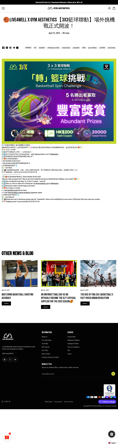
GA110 (84, 48)
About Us (44, 337)
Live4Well (102, 48)
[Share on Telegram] (14, 47)
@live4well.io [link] (54, 154)
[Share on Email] (17, 47)
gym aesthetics (92, 48)
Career (69, 354)
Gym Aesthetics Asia (99, 406)
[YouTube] (15, 359)
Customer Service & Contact (50, 357)
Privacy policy (58, 402)
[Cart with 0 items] (114, 8)
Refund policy (49, 402)
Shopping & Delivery (73, 340)
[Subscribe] (113, 374)
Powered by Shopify (110, 406)
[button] (114, 8)
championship (66, 48)
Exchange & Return (73, 343)
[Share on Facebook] (3, 47)
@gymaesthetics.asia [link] (42, 183)
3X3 (35, 48)
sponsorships (111, 48)
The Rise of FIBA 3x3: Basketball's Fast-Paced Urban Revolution (96, 296)
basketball (42, 48)
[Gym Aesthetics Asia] (59, 8)
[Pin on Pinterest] (10, 47)
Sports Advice (46, 354)
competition (76, 48)
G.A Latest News (47, 340)
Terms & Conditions (73, 347)
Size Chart (45, 350)
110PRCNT (28, 48)
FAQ (68, 350)
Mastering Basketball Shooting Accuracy (17, 296)
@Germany (5, 353)
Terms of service (68, 402)
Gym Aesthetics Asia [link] (11, 190)
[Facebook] (4, 359)
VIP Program (45, 347)
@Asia (11, 353)
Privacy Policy (71, 337)
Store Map (45, 343)
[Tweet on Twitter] (7, 47)
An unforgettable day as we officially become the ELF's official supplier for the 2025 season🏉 (58, 298)
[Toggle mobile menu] (24, 8)
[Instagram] (10, 359)
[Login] (109, 8)
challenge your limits (53, 48)
